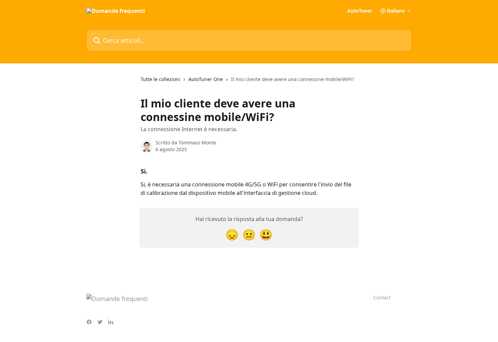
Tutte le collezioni (160, 79)
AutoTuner (359, 10)
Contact (382, 297)
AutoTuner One (205, 79)
